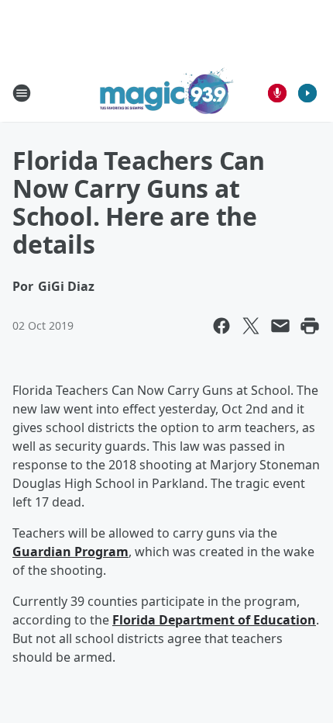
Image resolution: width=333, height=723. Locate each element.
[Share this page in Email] (280, 326)
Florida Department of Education (214, 619)
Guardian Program (70, 551)
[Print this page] (310, 326)
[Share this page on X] (251, 326)
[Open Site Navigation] (21, 93)
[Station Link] (167, 92)
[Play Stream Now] (307, 93)
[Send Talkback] (277, 93)
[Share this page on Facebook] (221, 326)
